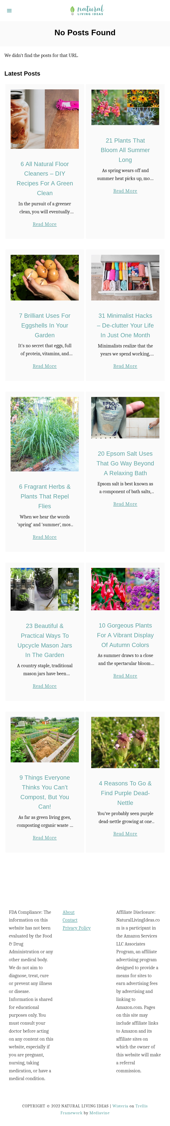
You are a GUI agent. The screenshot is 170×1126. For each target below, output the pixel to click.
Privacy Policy (77, 928)
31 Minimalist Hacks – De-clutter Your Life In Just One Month (125, 325)
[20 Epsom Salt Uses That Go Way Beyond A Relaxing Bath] (125, 417)
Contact (70, 920)
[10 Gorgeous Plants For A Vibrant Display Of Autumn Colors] (125, 589)
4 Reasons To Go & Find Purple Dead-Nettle (125, 793)
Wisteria (120, 1106)
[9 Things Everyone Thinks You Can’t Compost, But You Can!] (45, 739)
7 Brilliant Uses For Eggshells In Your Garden (44, 325)
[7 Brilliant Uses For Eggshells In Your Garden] (45, 277)
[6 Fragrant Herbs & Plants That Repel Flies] (45, 434)
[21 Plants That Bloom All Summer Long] (125, 107)
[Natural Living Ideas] (87, 10)
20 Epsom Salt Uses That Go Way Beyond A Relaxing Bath (125, 463)
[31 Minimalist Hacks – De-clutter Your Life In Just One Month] (125, 277)
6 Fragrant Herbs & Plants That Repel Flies (45, 496)
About (69, 912)
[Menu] (9, 10)
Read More (45, 224)
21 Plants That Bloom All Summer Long (125, 150)
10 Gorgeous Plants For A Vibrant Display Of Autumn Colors (125, 635)
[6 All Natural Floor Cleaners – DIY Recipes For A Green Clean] (45, 119)
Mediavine (99, 1112)
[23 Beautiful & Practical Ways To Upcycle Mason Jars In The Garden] (45, 589)
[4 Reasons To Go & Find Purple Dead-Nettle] (125, 742)
